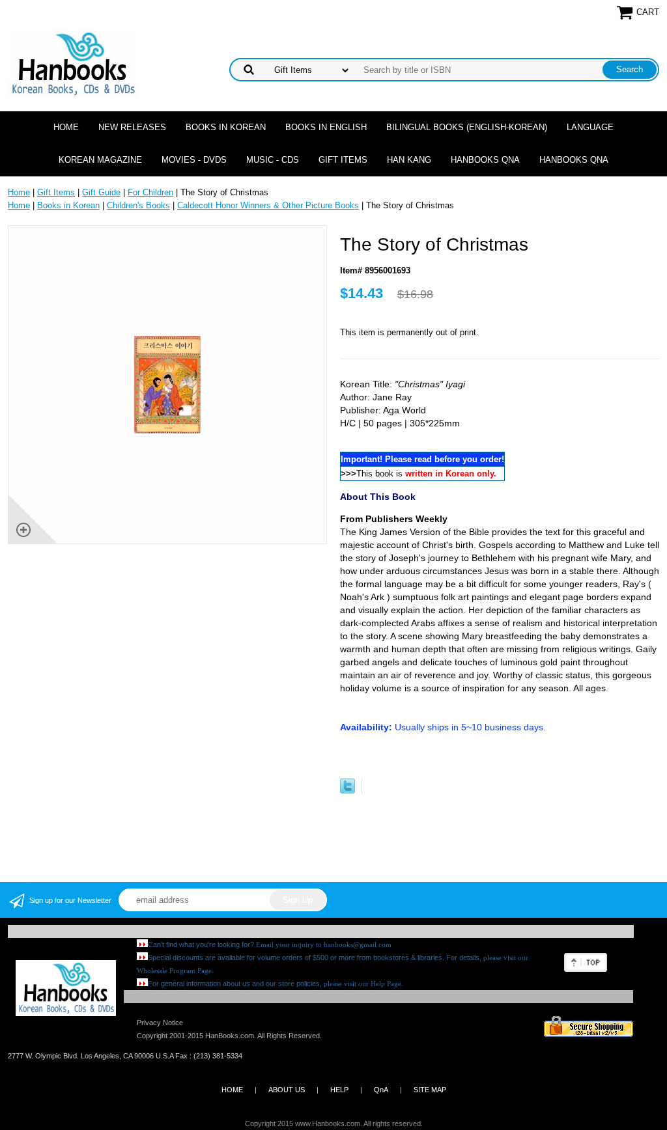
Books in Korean (226, 127)
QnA (381, 1090)
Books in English (326, 127)
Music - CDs (272, 160)
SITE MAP (430, 1090)
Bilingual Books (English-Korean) (466, 127)
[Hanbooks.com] (72, 63)
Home (66, 127)
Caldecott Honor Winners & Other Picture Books (268, 205)
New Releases (132, 127)
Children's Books (138, 205)
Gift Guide (101, 192)
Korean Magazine (100, 160)
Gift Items (343, 160)
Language (590, 127)
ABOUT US (286, 1090)
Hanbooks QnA (485, 160)
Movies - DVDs (194, 160)
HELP (339, 1090)
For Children (150, 192)
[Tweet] (347, 790)
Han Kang (409, 160)
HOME (232, 1090)
